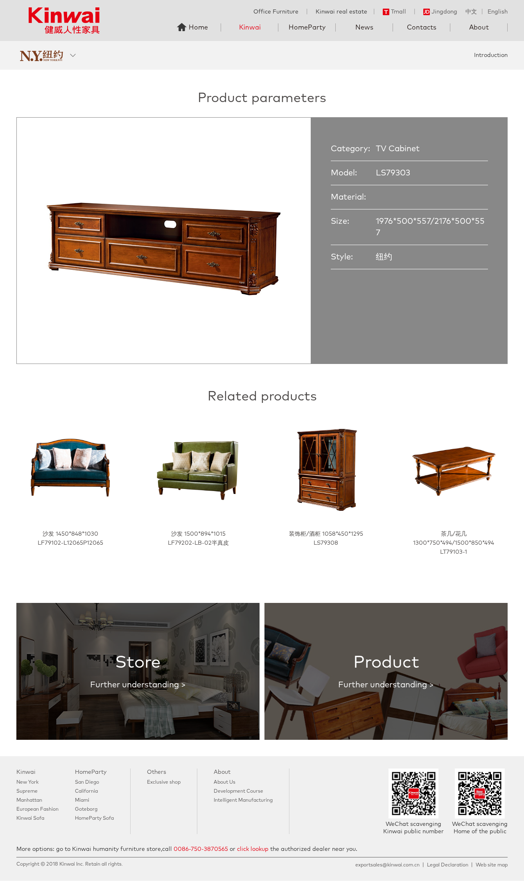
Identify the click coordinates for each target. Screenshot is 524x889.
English (498, 12)
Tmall (398, 12)
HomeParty (307, 27)
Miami (82, 800)
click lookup (253, 849)
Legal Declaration (447, 865)
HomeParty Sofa (94, 818)
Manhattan (29, 800)
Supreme (27, 791)
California (86, 791)
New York (27, 782)
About (479, 27)
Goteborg (86, 809)
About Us (224, 782)
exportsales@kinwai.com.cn (387, 865)
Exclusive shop (164, 782)
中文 (471, 12)
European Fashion (37, 809)
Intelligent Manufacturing (243, 800)
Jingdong (444, 12)
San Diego (87, 782)
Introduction (491, 55)
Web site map (492, 865)
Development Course (238, 791)
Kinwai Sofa (30, 818)
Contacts (421, 27)
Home (198, 27)
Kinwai (250, 27)
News (364, 27)
